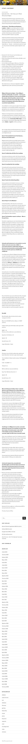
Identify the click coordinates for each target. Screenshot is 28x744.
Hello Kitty (4, 710)
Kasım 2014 (4, 567)
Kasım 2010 (4, 615)
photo (3, 716)
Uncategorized (5, 726)
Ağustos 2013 (5, 575)
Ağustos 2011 (5, 602)
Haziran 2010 (5, 628)
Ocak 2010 (4, 641)
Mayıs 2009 (4, 663)
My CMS (6, 2)
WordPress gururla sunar (7, 740)
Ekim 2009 (4, 649)
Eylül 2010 (4, 620)
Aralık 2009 (4, 644)
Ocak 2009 (4, 673)
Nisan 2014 (4, 573)
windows (4, 731)
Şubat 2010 (4, 639)
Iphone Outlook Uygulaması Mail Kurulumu (12, 526)
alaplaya (4, 694)
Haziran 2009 (5, 660)
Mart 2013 (4, 581)
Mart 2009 (4, 668)
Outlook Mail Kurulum (7, 529)
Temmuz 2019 (5, 554)
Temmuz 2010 (5, 626)
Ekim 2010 (4, 618)
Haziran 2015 (5, 557)
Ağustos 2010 (5, 623)
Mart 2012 (4, 591)
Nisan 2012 (4, 589)
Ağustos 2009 (5, 655)
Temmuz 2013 (5, 578)
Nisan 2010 (4, 634)
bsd (3, 700)
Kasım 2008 (5, 678)
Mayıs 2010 (4, 631)
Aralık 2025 (4, 552)
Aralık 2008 (4, 676)
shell (3, 724)
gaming (3, 708)
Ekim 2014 (4, 570)
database (4, 702)
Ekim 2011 (4, 599)
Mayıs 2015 (4, 559)
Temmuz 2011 (5, 604)
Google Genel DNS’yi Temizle (8, 531)
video (3, 729)
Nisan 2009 (4, 665)
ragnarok (4, 721)
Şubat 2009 (4, 671)
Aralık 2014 (4, 565)
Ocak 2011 (4, 612)
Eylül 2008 (4, 684)
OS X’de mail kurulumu (7, 534)
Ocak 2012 (4, 594)
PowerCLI (4, 718)
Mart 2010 (4, 636)
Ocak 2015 (4, 562)
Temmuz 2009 (5, 657)
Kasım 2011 (4, 597)
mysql (3, 713)
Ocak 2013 (4, 583)
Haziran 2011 (5, 607)
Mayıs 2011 (4, 610)
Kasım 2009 (5, 647)
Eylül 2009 (4, 652)
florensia (4, 705)
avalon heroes (5, 697)
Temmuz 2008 (5, 686)
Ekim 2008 (4, 681)
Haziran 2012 (5, 586)
